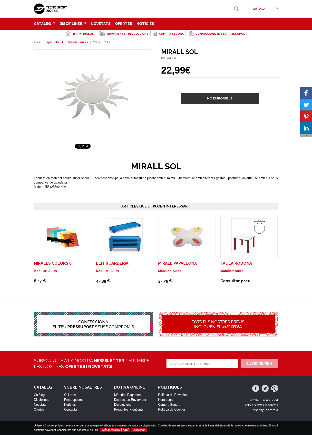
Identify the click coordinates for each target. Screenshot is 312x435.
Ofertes (123, 24)
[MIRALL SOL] (92, 128)
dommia (272, 410)
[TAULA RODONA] (249, 252)
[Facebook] (255, 388)
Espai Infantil (53, 42)
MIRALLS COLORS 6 (53, 263)
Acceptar (139, 429)
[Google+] (274, 388)
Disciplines (71, 24)
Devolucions (122, 404)
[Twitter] (265, 388)
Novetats (101, 24)
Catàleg (43, 24)
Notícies (145, 24)
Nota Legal (165, 400)
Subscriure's (259, 363)
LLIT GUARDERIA (112, 263)
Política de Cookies (172, 409)
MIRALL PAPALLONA (177, 263)
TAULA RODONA (236, 263)
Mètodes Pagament (128, 395)
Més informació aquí (115, 429)
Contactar (71, 409)
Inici (37, 42)
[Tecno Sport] (51, 12)
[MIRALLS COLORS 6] (62, 252)
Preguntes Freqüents (129, 409)
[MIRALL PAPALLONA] (187, 252)
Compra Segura (169, 404)
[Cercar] (236, 8)
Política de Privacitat (173, 395)
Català (259, 9)
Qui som (70, 395)
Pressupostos (74, 400)
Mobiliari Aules (78, 42)
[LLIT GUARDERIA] (125, 252)
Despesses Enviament (130, 400)
